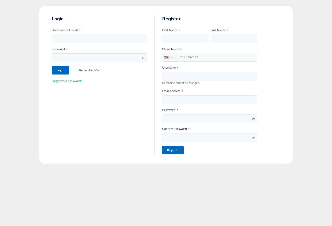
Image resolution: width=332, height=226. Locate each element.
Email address (172, 91)
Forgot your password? (67, 81)
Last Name (219, 30)
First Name (171, 30)
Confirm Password (176, 129)
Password (60, 49)
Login (60, 70)
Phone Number (172, 49)
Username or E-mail (66, 30)
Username (170, 67)
